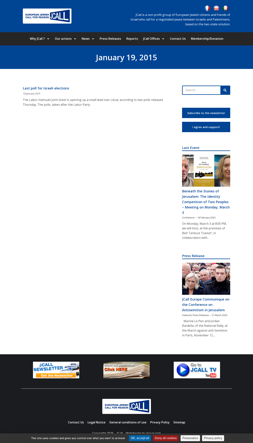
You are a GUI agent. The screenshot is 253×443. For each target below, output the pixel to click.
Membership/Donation (207, 39)
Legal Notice (97, 422)
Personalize (190, 438)
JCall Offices (151, 39)
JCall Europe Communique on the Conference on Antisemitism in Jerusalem (205, 304)
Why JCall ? (37, 39)
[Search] (225, 90)
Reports (132, 39)
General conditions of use (128, 422)
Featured (187, 315)
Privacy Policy (160, 422)
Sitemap (179, 422)
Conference (188, 217)
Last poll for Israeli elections (46, 88)
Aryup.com (153, 433)
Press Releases (110, 39)
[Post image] (206, 171)
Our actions (63, 39)
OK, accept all (140, 438)
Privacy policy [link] (213, 438)
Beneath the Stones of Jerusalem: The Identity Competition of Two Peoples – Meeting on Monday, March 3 (206, 202)
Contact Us (178, 39)
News (86, 39)
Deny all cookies (166, 438)
